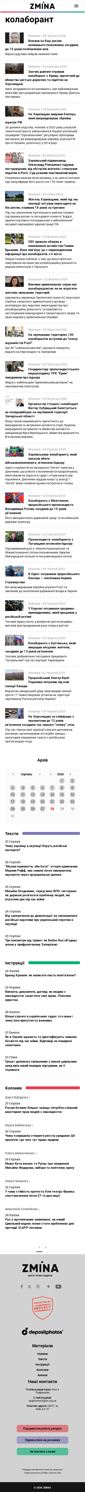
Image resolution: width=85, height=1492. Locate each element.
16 (72, 794)
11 (23, 794)
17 (12, 801)
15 (62, 794)
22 (62, 801)
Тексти (11, 833)
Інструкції (14, 962)
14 (52, 794)
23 (72, 801)
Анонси (43, 1375)
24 (12, 808)
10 (12, 794)
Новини (42, 1354)
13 (42, 794)
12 (33, 794)
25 (23, 808)
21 (52, 801)
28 (52, 808)
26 (33, 808)
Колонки (13, 1088)
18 (23, 801)
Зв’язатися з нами (42, 1451)
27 (42, 808)
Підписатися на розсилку (42, 1440)
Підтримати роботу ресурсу (42, 1428)
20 (42, 801)
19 (33, 801)
